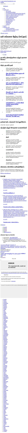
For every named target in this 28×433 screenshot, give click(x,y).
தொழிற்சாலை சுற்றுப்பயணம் (12, 29)
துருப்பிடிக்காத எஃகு (10, 19)
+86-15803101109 (14, 237)
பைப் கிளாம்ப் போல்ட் (9, 247)
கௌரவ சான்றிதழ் (10, 28)
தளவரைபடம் (13, 244)
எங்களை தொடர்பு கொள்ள (9, 30)
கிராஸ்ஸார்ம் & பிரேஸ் (10, 12)
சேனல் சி (3, 247)
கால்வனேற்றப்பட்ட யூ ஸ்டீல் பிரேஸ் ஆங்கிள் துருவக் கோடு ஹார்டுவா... (15, 104)
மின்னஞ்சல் (3, 254)
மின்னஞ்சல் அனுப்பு (5, 251)
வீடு (4, 8)
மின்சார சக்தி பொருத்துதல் (12, 16)
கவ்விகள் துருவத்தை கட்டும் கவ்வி (17, 246)
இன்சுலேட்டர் (9, 22)
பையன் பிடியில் (9, 21)
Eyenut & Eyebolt (10, 18)
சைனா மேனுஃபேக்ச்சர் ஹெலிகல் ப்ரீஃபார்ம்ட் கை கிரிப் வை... (15, 115)
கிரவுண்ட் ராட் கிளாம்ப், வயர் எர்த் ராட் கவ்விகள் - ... (15, 92)
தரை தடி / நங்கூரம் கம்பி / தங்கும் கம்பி (14, 14)
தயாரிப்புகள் (6, 9)
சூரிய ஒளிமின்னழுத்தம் (11, 17)
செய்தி (4, 26)
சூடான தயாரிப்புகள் (5, 244)
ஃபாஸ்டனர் (8, 23)
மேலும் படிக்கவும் (4, 119)
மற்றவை (8, 24)
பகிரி (2, 256)
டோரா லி (2, 252)
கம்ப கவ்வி (8, 11)
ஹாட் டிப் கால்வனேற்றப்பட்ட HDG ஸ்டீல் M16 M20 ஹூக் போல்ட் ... (15, 83)
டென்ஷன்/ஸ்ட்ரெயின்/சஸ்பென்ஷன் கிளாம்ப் (15, 13)
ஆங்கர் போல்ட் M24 (5, 246)
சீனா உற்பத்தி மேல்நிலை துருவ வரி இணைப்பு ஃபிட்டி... (15, 74)
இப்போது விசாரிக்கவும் (6, 173)
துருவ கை (17, 247)
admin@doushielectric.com (15, 238)
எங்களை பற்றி (6, 27)
